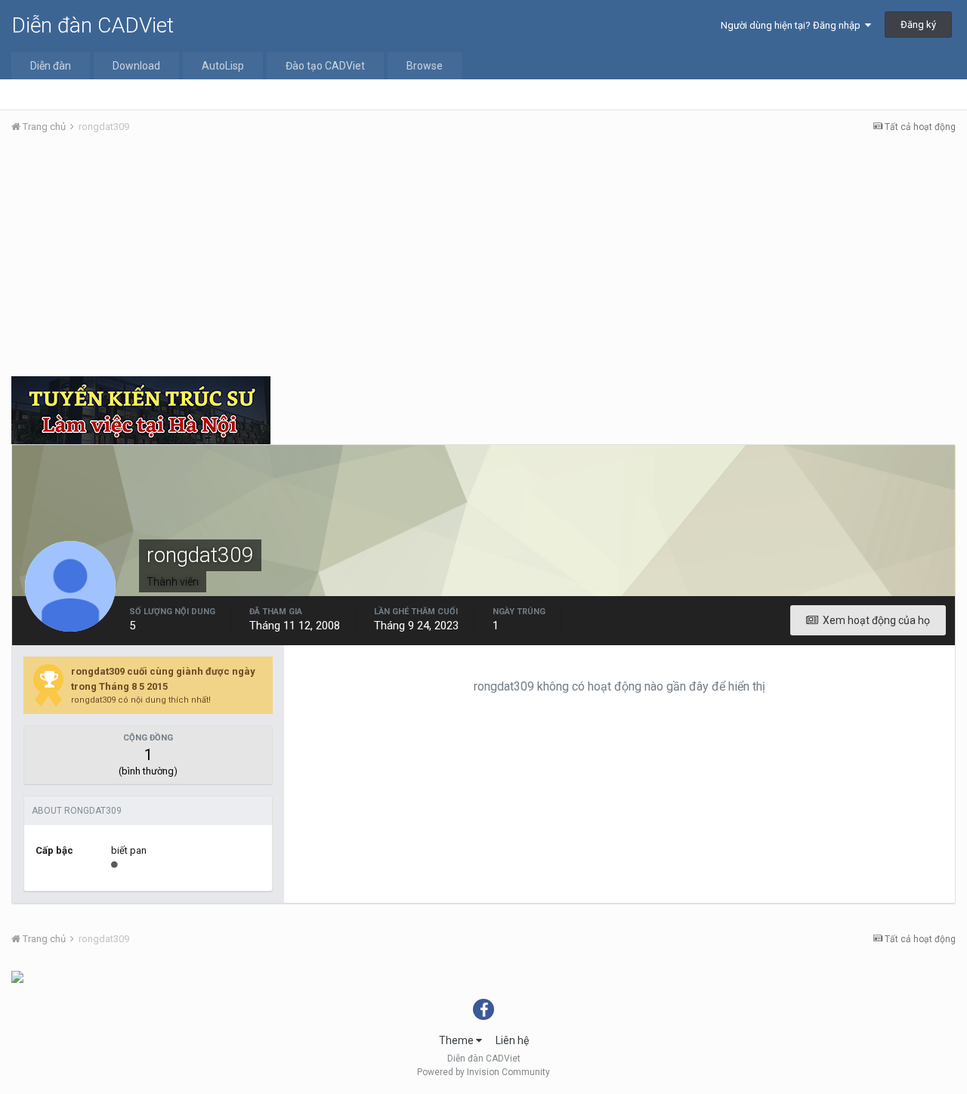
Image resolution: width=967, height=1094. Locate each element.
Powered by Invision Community (483, 1072)
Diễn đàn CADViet (92, 25)
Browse (424, 66)
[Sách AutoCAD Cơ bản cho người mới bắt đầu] (17, 976)
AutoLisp (223, 66)
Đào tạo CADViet (325, 66)
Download (136, 66)
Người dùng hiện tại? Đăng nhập (793, 25)
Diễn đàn (50, 66)
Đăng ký (918, 24)
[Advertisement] (483, 259)
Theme (457, 1040)
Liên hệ (512, 1040)
